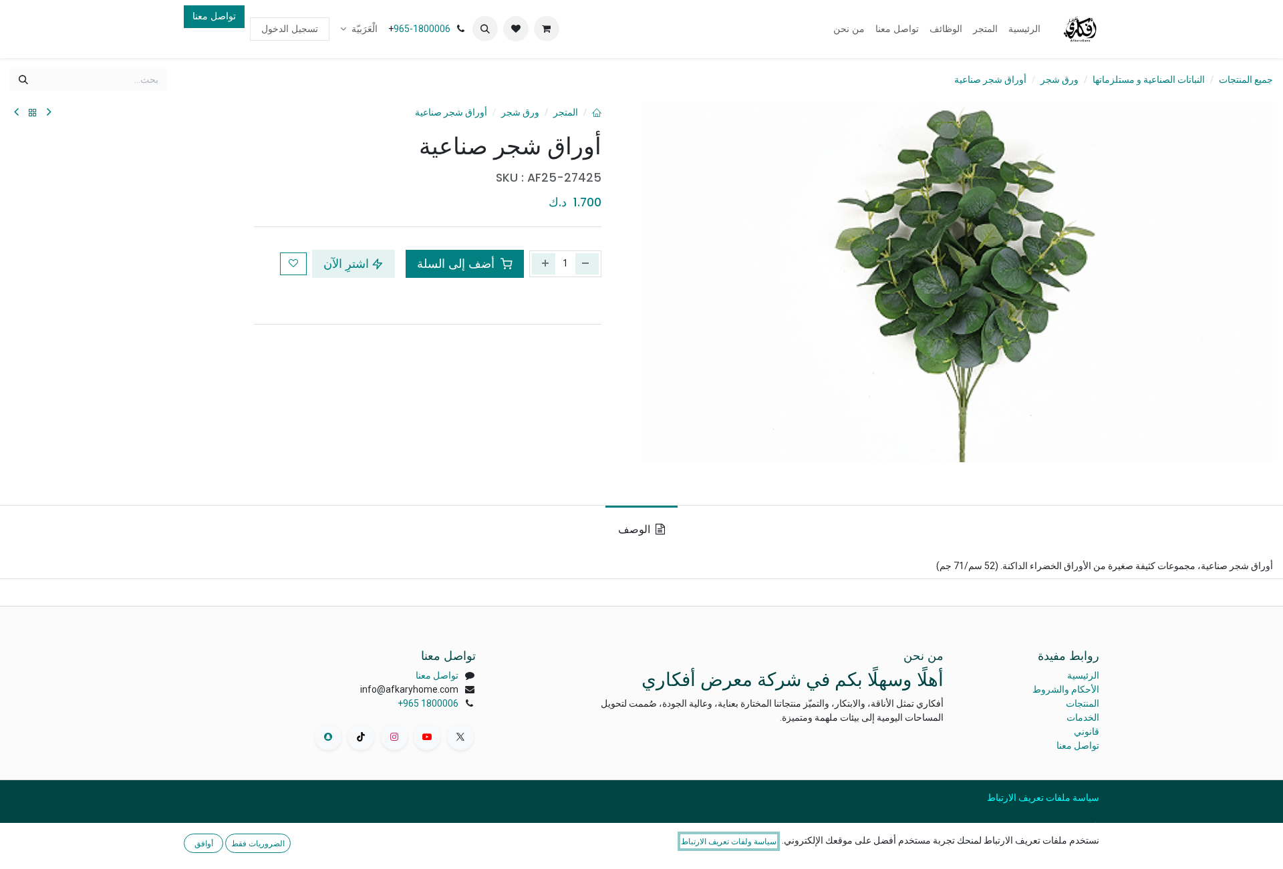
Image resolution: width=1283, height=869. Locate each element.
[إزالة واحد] (587, 264)
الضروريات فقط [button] (258, 843)
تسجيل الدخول (289, 28)
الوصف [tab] (635, 529)
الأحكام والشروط (1065, 689)
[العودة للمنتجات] (33, 113)
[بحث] (23, 80)
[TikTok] (360, 736)
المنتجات (1082, 703)
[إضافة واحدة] (543, 264)
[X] (460, 736)
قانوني (1086, 731)
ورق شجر (1059, 79)
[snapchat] (328, 736)
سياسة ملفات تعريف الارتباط (1043, 797)
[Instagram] (394, 736)
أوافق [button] (203, 843)
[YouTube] (427, 736)
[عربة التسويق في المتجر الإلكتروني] (546, 28)
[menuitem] (1024, 29)
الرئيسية (1083, 675)
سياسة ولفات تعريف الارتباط (728, 841)
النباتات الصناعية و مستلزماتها (1149, 79)
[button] (485, 28)
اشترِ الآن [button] (346, 264)
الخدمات (1082, 717)
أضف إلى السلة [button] (457, 264)
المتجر (565, 112)
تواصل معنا (214, 16)
